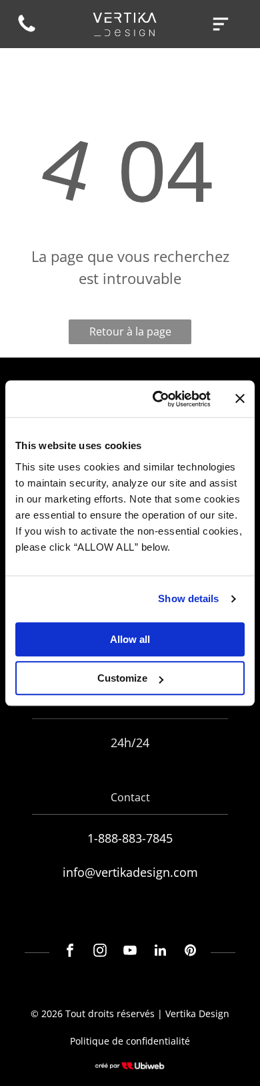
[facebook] (70, 952)
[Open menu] (220, 24)
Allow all (130, 639)
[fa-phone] (26, 30)
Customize (122, 678)
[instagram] (100, 952)
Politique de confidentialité (130, 1041)
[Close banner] (240, 399)
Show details (188, 598)
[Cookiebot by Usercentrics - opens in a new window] (158, 399)
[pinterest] (190, 952)
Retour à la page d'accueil (130, 334)
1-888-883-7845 (130, 838)
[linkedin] (160, 952)
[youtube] (130, 952)
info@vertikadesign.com (130, 872)
